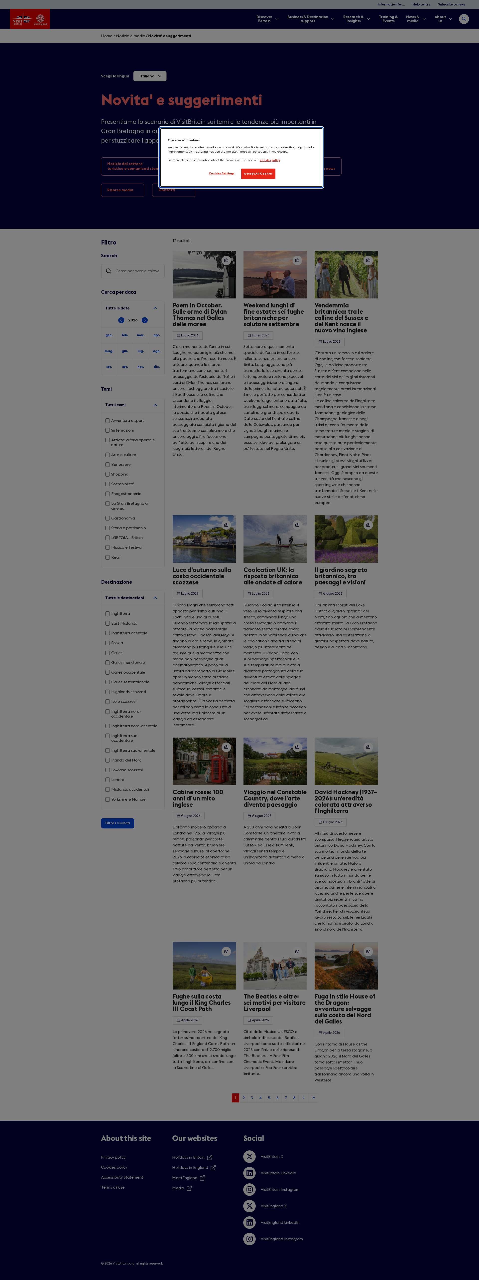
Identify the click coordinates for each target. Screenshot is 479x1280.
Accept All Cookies (258, 173)
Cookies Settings (222, 173)
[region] (241, 157)
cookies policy (270, 160)
